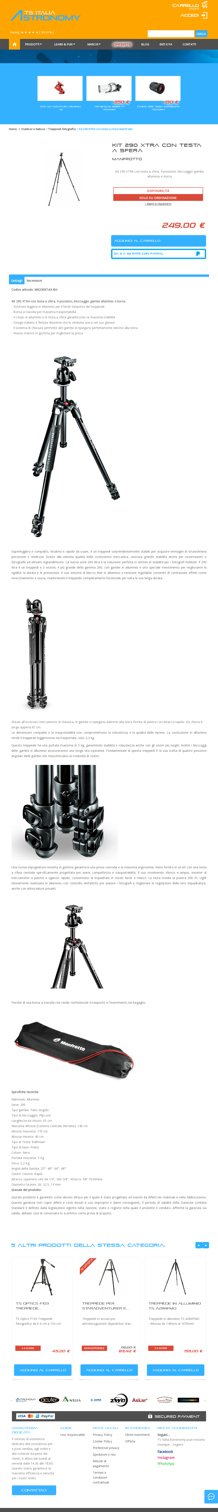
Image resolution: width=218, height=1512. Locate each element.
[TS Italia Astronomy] (45, 15)
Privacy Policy (102, 1435)
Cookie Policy (102, 1441)
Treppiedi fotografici (62, 129)
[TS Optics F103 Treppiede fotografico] (42, 1277)
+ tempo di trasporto (158, 204)
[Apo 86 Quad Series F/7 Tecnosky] (109, 88)
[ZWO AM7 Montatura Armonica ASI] (60, 88)
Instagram (166, 1457)
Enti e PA (166, 44)
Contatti (189, 44)
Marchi (92, 44)
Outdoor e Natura (33, 129)
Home (13, 129)
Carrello (185, 5)
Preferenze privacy (106, 1448)
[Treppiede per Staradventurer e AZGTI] (109, 1277)
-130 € (170, 102)
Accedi (190, 15)
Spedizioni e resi (104, 1454)
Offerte (122, 44)
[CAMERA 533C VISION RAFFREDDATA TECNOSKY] (158, 88)
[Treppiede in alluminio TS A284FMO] (175, 1277)
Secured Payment (177, 1416)
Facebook (165, 1451)
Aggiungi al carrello (43, 1370)
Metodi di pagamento (101, 1463)
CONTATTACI (34, 1490)
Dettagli (16, 281)
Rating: (32, 32)
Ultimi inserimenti (137, 1435)
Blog (145, 44)
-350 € (120, 102)
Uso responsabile (72, 1435)
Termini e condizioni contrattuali (101, 1477)
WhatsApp (166, 1463)
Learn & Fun (63, 44)
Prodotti (32, 44)
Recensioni (34, 281)
